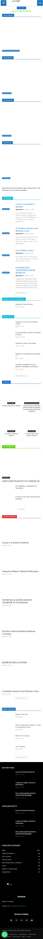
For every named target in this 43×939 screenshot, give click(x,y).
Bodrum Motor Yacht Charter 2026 (13, 45)
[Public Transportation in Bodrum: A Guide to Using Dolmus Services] (8, 728)
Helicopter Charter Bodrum (32, 403)
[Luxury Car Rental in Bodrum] (15, 163)
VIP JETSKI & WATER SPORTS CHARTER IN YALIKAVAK (17, 601)
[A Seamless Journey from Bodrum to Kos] (8, 230)
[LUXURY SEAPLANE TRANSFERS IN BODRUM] (8, 500)
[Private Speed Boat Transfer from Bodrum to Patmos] (8, 336)
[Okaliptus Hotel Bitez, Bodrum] (11, 393)
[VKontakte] (32, 920)
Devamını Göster (21, 293)
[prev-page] (19, 440)
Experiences (6, 178)
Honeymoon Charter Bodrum (24, 304)
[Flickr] (21, 920)
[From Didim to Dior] (8, 252)
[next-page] (23, 440)
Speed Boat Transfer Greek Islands (25, 343)
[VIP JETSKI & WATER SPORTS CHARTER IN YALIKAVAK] (21, 587)
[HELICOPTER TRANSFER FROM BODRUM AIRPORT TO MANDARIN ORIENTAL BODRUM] (31, 393)
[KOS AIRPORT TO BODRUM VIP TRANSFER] (8, 489)
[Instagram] (27, 920)
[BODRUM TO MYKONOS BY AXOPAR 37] (8, 357)
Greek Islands (7, 93)
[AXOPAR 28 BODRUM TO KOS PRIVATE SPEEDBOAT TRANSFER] (8, 368)
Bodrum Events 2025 (21, 714)
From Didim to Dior (25, 250)
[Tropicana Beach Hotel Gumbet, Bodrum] (31, 421)
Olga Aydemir (19, 209)
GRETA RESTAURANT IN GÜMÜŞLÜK (14, 130)
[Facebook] (16, 920)
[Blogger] (11, 920)
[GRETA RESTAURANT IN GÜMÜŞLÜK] (15, 121)
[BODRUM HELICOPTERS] (21, 650)
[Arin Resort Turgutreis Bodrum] (11, 421)
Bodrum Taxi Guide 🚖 (22, 736)
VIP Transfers (7, 135)
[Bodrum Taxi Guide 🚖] (8, 739)
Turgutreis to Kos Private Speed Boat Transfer (15, 87)
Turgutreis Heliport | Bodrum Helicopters (20, 571)
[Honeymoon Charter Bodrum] (8, 307)
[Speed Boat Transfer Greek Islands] (8, 346)
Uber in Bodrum (20, 746)
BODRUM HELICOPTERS (14, 662)
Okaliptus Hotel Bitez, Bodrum (11, 405)
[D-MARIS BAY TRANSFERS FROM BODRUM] (8, 270)
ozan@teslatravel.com (18, 906)
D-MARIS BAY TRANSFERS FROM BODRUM (25, 270)
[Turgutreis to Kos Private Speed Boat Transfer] (15, 78)
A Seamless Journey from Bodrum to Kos (27, 229)
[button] (4, 934)
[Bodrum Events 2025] (8, 717)
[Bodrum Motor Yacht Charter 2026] (15, 36)
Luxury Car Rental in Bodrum (21, 11)
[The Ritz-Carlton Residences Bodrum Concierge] (21, 619)
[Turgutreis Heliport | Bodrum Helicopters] (21, 559)
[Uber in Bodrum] (8, 750)
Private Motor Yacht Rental (11, 50)
